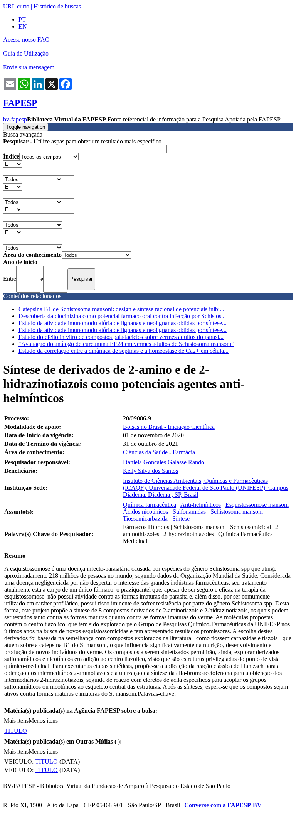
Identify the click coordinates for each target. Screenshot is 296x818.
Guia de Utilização (26, 53)
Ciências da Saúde (145, 452)
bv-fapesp (15, 119)
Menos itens (43, 720)
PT (22, 19)
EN (22, 26)
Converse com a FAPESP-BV (223, 805)
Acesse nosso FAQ (26, 39)
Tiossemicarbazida (145, 518)
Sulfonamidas (189, 511)
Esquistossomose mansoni (257, 504)
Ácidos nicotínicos (145, 511)
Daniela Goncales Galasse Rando (163, 462)
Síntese (181, 518)
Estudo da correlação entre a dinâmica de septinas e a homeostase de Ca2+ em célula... (123, 350)
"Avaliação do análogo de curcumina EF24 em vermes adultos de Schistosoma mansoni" (126, 344)
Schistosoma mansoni (236, 511)
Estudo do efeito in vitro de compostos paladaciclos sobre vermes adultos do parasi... (121, 337)
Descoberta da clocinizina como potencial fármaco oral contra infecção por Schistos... (122, 316)
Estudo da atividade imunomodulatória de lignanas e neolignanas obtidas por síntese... (122, 323)
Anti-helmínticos (200, 504)
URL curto (16, 6)
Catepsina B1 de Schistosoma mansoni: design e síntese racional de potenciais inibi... (121, 309)
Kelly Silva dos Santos (150, 470)
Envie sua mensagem (28, 67)
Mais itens (16, 720)
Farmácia (184, 452)
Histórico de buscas (57, 6)
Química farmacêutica (149, 504)
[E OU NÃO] (12, 163)
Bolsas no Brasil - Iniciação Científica (169, 426)
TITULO (15, 730)
